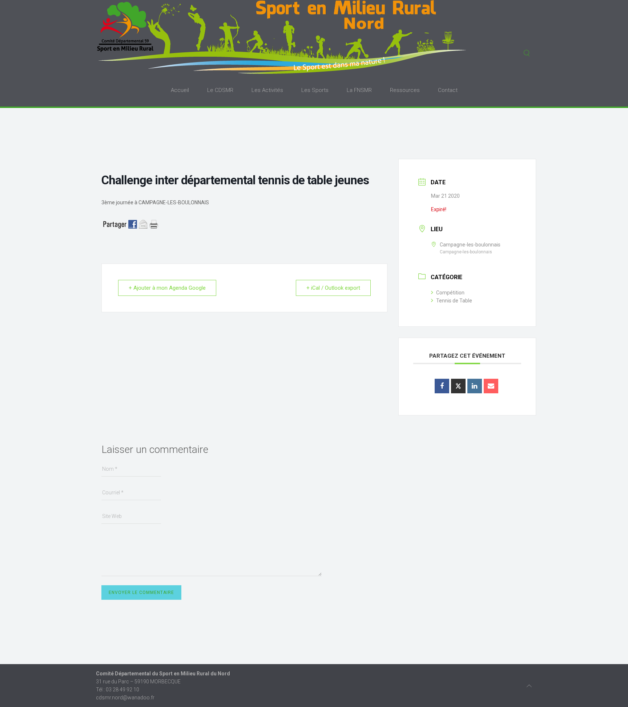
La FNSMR (359, 90)
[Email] (491, 386)
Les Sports (315, 90)
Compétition (450, 293)
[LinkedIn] (474, 386)
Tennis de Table (454, 301)
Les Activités (267, 90)
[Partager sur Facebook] (442, 386)
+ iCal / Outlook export (333, 288)
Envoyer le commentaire (141, 592)
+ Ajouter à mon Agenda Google (167, 288)
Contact (448, 90)
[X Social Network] (458, 386)
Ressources (405, 90)
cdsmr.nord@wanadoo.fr (125, 697)
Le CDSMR (220, 90)
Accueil (180, 90)
